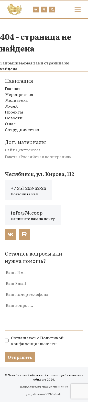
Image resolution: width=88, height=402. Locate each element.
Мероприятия (19, 94)
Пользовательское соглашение (44, 386)
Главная (13, 88)
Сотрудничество (22, 129)
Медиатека (16, 100)
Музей (11, 106)
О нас (10, 123)
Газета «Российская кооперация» (38, 156)
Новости (13, 118)
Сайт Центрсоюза (23, 150)
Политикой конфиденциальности (37, 340)
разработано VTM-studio (44, 394)
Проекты (14, 112)
